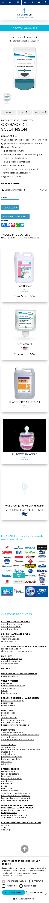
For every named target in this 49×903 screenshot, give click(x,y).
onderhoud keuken (11, 626)
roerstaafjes (7, 783)
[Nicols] (42, 575)
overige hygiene (9, 737)
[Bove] (18, 582)
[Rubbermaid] (18, 557)
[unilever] (42, 582)
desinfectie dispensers (12, 732)
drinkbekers (7, 781)
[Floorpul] (42, 570)
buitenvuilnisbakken (11, 759)
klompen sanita (9, 812)
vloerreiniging (8, 636)
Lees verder (17, 876)
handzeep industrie (10, 722)
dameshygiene (8, 688)
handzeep (30, 37)
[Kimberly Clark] (42, 557)
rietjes (4, 786)
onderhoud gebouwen (12, 624)
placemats (6, 788)
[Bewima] (30, 552)
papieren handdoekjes (12, 700)
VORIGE (9, 112)
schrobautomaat (9, 663)
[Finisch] (7, 591)
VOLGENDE (40, 112)
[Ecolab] (30, 547)
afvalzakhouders (9, 754)
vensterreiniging (9, 641)
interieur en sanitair (10, 639)
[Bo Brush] (42, 547)
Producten (17, 37)
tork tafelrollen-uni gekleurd (15, 800)
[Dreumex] (18, 561)
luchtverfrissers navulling (13, 686)
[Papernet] (7, 557)
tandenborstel (8, 771)
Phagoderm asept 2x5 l (25, 402)
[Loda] (30, 581)
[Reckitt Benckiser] (18, 591)
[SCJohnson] (30, 557)
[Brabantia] (42, 561)
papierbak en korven (11, 757)
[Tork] (42, 552)
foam (3, 715)
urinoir (4, 690)
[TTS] (18, 575)
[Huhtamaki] (7, 566)
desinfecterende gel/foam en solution (20, 735)
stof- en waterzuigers (11, 658)
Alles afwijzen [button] (37, 892)
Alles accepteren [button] (13, 892)
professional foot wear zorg (14, 815)
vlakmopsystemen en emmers (16, 651)
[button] (24, 899)
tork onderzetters (10, 774)
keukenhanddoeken (11, 778)
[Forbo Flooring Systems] (18, 570)
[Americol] (7, 561)
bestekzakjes (7, 776)
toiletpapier (7, 683)
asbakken (6, 764)
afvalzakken (7, 752)
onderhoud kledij (9, 629)
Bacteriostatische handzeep (24, 41)
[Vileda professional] (7, 552)
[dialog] (24, 880)
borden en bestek (10, 791)
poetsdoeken (8, 705)
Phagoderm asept (24, 454)
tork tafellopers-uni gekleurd (15, 798)
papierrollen (7, 703)
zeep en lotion (8, 713)
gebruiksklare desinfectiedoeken (17, 739)
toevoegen (8, 208)
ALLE (24, 112)
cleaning (5, 830)
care (3, 827)
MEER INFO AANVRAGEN (15, 216)
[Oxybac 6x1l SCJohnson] (24, 68)
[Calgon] (30, 591)
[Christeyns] (18, 547)
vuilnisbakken (8, 747)
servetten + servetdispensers (15, 793)
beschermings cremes (12, 720)
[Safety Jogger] (30, 566)
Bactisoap (25, 286)
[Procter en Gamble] (30, 570)
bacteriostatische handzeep (15, 725)
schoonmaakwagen (11, 649)
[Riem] (18, 552)
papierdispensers (9, 676)
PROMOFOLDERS (24, 27)
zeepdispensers (9, 717)
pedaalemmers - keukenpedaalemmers (21, 749)
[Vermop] (18, 566)
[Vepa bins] (30, 561)
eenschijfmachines (10, 661)
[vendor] (30, 575)
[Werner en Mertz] (7, 547)
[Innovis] (7, 570)
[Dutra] (7, 581)
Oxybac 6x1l (24, 344)
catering (5, 825)
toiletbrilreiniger (9, 693)
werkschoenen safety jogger (15, 810)
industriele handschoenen (14, 817)
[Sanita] (42, 566)
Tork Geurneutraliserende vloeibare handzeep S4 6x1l (24, 508)
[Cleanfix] (7, 575)
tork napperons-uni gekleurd (15, 795)
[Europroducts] (42, 591)
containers (6, 761)
